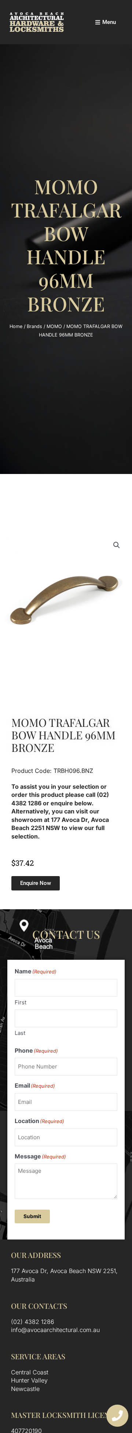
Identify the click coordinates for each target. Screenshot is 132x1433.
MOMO (54, 326)
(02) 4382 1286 (32, 1321)
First (20, 1002)
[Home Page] (36, 22)
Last (20, 1032)
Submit (32, 1216)
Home (16, 326)
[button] (116, 545)
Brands (34, 326)
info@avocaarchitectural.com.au (55, 1329)
